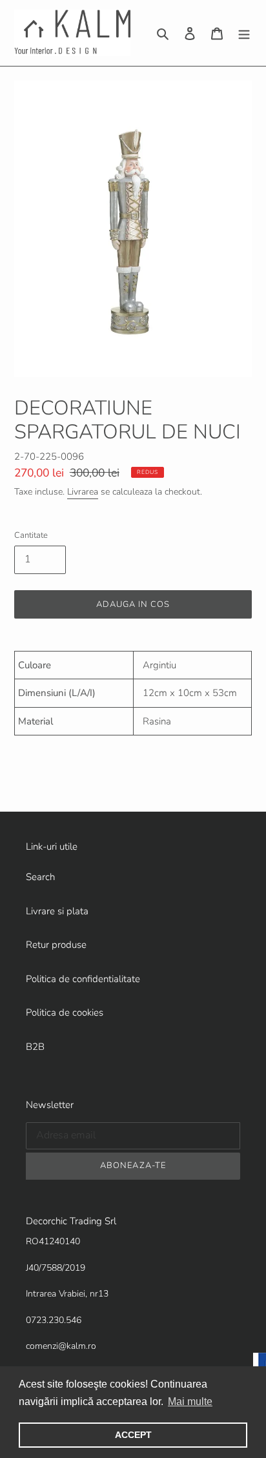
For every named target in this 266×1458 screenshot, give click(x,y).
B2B (35, 1046)
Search (40, 876)
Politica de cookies (64, 1012)
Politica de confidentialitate (83, 978)
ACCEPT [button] (133, 1435)
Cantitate (31, 535)
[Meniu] (244, 33)
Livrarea (82, 492)
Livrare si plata (57, 911)
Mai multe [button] (190, 1401)
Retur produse (56, 944)
